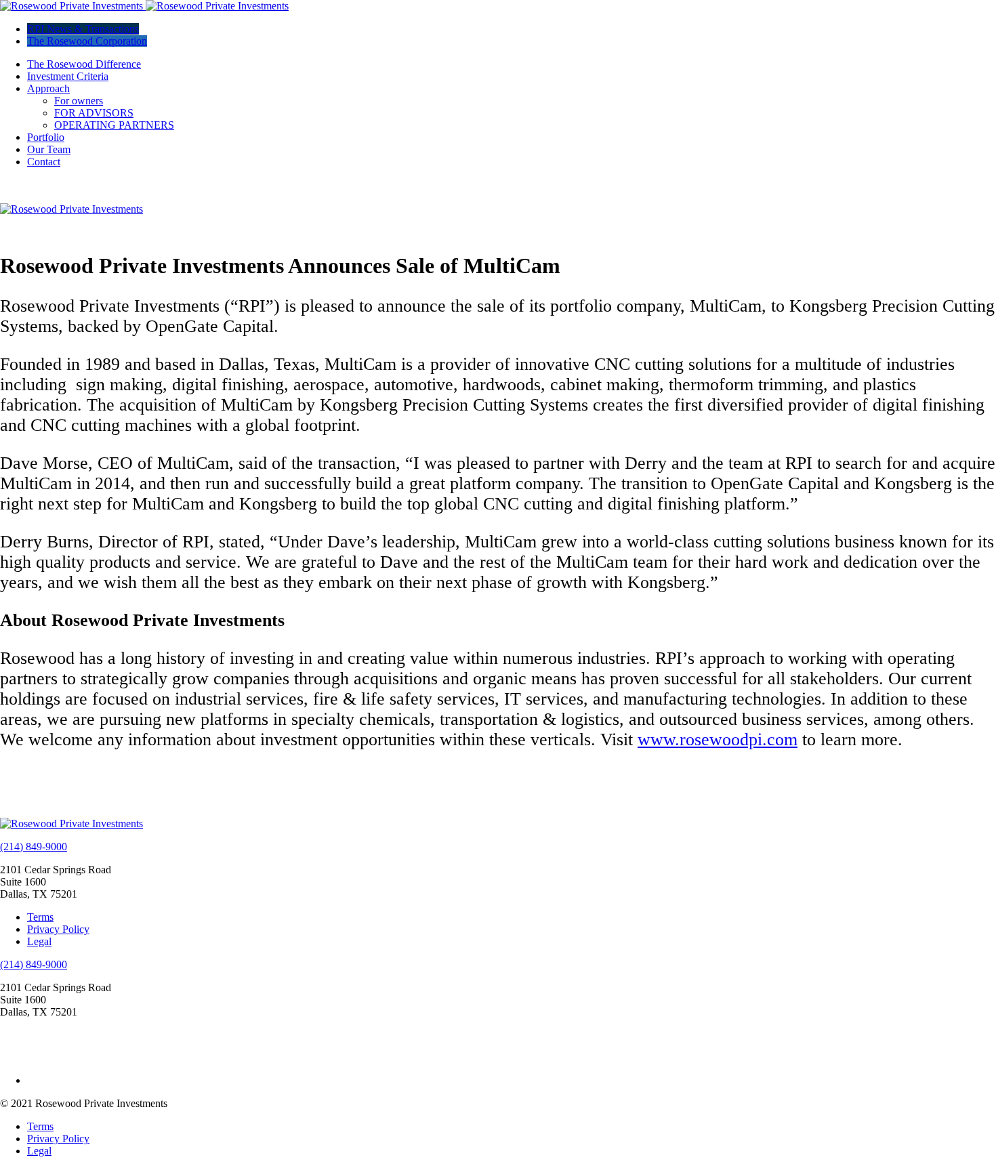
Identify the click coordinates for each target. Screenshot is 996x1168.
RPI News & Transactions (83, 29)
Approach (48, 88)
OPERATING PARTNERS (114, 125)
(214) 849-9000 (33, 846)
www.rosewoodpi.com (717, 739)
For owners (78, 100)
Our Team (48, 149)
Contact (43, 161)
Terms (40, 917)
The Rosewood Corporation (87, 41)
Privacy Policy (58, 929)
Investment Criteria (67, 76)
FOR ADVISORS (93, 113)
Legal (39, 941)
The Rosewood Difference (84, 64)
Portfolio (45, 137)
